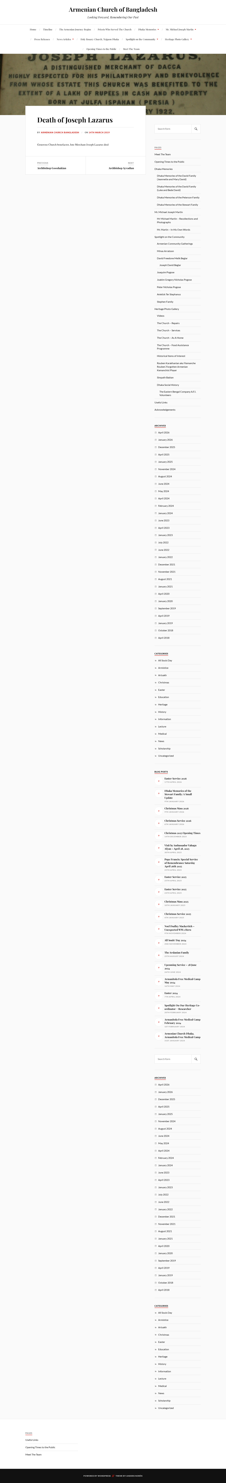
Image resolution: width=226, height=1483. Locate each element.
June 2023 (163, 520)
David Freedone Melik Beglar (172, 258)
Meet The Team (131, 49)
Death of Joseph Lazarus (75, 119)
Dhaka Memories (147, 29)
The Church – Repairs (168, 323)
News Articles (64, 39)
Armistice (163, 667)
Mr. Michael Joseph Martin (179, 29)
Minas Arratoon (165, 251)
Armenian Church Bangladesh (60, 132)
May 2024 (163, 491)
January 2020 (165, 601)
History (162, 711)
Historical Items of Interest (171, 355)
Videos (160, 315)
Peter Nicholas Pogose (169, 287)
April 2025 (163, 454)
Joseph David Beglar (170, 265)
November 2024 (166, 469)
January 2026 (165, 439)
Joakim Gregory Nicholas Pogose (174, 279)
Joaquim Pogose (165, 272)
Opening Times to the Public (101, 49)
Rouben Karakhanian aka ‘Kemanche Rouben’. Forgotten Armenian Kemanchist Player (176, 366)
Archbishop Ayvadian (121, 168)
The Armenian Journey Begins (75, 29)
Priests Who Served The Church (114, 29)
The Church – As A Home (170, 337)
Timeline (47, 29)
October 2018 (165, 630)
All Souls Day (165, 660)
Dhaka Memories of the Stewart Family (177, 204)
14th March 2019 (99, 132)
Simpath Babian (165, 377)
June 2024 (163, 483)
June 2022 (163, 549)
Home (33, 29)
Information (164, 719)
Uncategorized (166, 755)
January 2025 (165, 461)
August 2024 (165, 476)
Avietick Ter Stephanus (169, 294)
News (161, 741)
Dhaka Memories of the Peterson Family (178, 197)
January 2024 (165, 513)
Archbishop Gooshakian (51, 168)
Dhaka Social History (168, 384)
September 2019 (167, 608)
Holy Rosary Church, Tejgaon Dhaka (100, 39)
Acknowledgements (165, 409)
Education (163, 697)
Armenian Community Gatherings (175, 243)
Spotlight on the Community (140, 39)
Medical (162, 733)
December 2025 (166, 447)
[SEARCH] (196, 128)
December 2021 (166, 564)
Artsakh (162, 675)
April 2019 (163, 615)
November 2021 (166, 571)
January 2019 (165, 623)
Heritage (162, 704)
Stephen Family (165, 301)
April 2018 (163, 637)
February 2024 (166, 505)
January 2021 (165, 586)
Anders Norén (134, 1476)
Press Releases (42, 39)
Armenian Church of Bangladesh (113, 9)
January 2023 (165, 535)
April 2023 (163, 527)
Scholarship (164, 748)
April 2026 (163, 432)
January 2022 (165, 557)
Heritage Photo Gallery (177, 39)
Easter (161, 689)
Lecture (162, 726)
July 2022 (163, 542)
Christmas (163, 682)
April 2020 (163, 593)
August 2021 (165, 579)
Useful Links (161, 402)
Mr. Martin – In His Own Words (173, 229)
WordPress (104, 1476)
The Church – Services (168, 330)
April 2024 (163, 498)
